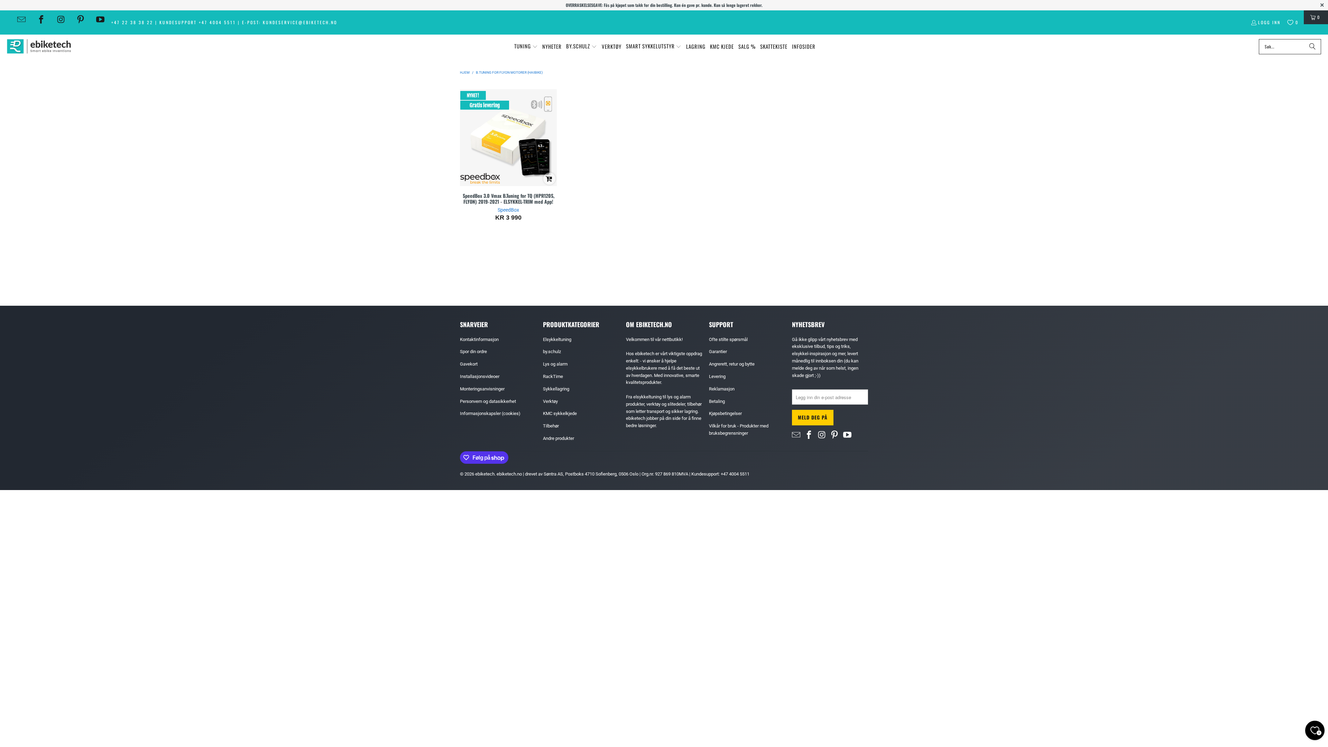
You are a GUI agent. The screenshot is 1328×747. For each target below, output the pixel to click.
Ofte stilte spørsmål (728, 339)
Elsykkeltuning (557, 339)
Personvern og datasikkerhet (488, 401)
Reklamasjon (722, 388)
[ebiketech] (39, 46)
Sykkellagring (556, 388)
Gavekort (469, 364)
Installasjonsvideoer (479, 376)
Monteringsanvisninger (482, 388)
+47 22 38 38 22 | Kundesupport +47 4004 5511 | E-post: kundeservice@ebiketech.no (224, 22)
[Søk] (1312, 46)
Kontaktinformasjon (479, 339)
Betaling (717, 401)
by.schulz (552, 351)
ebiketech (485, 474)
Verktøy (550, 401)
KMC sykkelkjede (560, 413)
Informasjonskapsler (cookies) (490, 413)
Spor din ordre (473, 351)
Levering (717, 376)
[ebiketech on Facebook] (41, 19)
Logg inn (1269, 22)
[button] (526, 46)
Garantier (718, 351)
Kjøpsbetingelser (725, 413)
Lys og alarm (555, 364)
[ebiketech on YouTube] (100, 19)
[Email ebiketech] (21, 19)
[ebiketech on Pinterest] (80, 19)
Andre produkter (558, 438)
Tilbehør (551, 425)
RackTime (553, 376)
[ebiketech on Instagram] (61, 19)
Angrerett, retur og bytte (732, 364)
